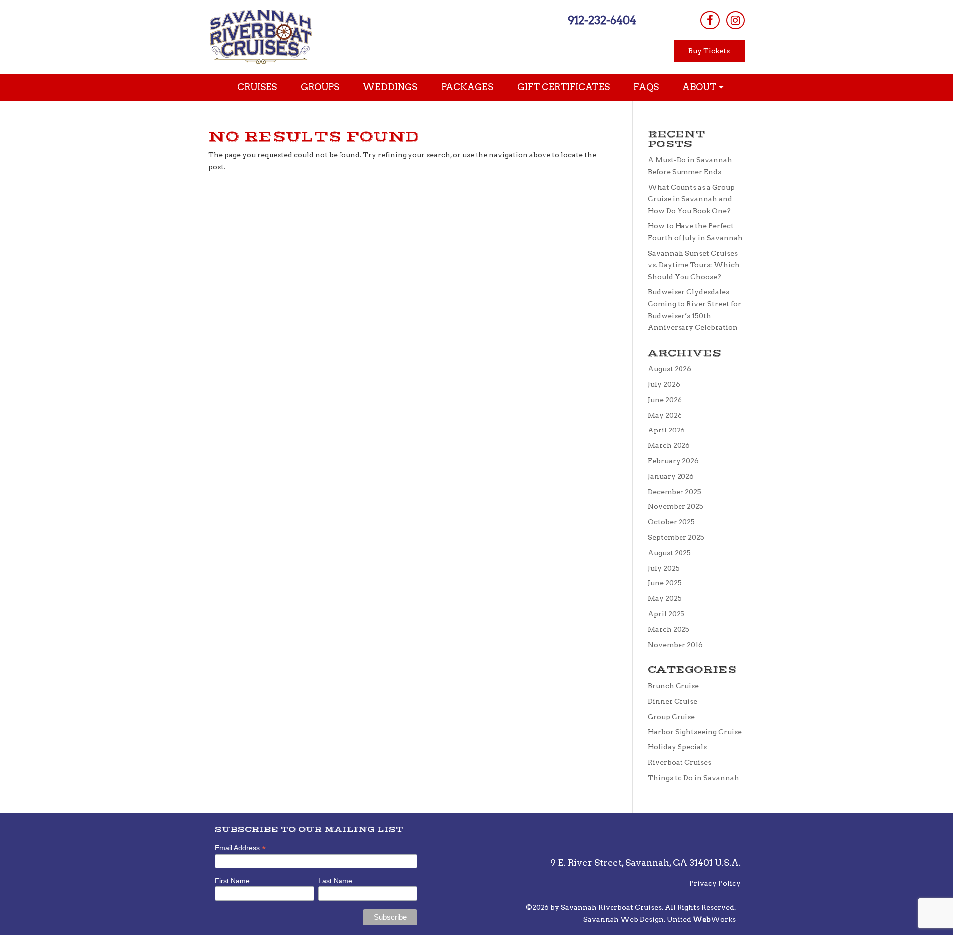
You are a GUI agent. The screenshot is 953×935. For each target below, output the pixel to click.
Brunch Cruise (673, 686)
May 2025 (664, 598)
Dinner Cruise (672, 701)
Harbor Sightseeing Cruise (695, 732)
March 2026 (669, 445)
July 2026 (664, 384)
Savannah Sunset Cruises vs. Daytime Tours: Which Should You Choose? (694, 265)
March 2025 (668, 629)
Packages (467, 87)
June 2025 (664, 583)
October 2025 (671, 522)
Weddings (390, 87)
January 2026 (671, 476)
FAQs (646, 87)
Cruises (257, 87)
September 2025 (676, 537)
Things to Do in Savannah (693, 778)
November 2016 (675, 644)
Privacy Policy (715, 883)
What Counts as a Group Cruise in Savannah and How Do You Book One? (691, 199)
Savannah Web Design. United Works (659, 919)
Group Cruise (671, 716)
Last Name (335, 881)
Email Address (240, 848)
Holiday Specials (677, 747)
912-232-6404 (602, 20)
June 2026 (665, 400)
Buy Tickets (709, 51)
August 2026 (669, 369)
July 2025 (664, 568)
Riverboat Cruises (679, 762)
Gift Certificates (563, 87)
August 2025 (669, 553)
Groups (320, 87)
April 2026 (666, 430)
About (699, 87)
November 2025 (675, 506)
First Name (232, 881)
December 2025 (674, 492)
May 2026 (665, 415)
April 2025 (666, 614)
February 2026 (673, 461)
